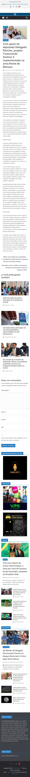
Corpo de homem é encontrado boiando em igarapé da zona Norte (17, 5)
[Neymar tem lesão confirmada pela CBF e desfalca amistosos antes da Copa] (6, 618)
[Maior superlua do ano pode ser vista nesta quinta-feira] (6, 700)
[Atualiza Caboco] (15, 14)
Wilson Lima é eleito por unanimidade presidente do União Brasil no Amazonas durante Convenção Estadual (15, 259)
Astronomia (6, 647)
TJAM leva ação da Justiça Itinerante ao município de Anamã (12, 300)
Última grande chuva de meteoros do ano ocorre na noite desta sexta (20, 689)
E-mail (3, 419)
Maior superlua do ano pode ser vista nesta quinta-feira (19, 699)
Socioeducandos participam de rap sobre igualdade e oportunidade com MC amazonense (14, 331)
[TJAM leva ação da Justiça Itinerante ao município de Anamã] (15, 282)
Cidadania (6, 40)
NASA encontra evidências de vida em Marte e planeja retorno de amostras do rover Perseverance (20, 677)
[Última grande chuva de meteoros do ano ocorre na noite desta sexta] (6, 690)
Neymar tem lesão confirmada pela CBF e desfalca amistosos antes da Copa (19, 617)
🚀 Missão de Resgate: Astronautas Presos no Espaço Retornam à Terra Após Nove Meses (14, 654)
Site (2, 427)
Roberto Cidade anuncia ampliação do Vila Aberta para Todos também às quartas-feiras (19, 592)
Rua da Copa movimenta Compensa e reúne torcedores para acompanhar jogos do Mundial (19, 604)
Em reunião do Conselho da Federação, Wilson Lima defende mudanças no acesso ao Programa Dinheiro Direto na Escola (15, 364)
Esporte (5, 559)
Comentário (5, 390)
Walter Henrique (20, 70)
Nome (3, 412)
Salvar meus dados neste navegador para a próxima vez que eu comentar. (14, 439)
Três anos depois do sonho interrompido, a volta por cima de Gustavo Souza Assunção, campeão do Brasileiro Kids (15, 569)
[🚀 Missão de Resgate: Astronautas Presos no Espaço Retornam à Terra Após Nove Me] (15, 637)
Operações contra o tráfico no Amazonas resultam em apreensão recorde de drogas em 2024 (14, 267)
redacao (17, 577)
